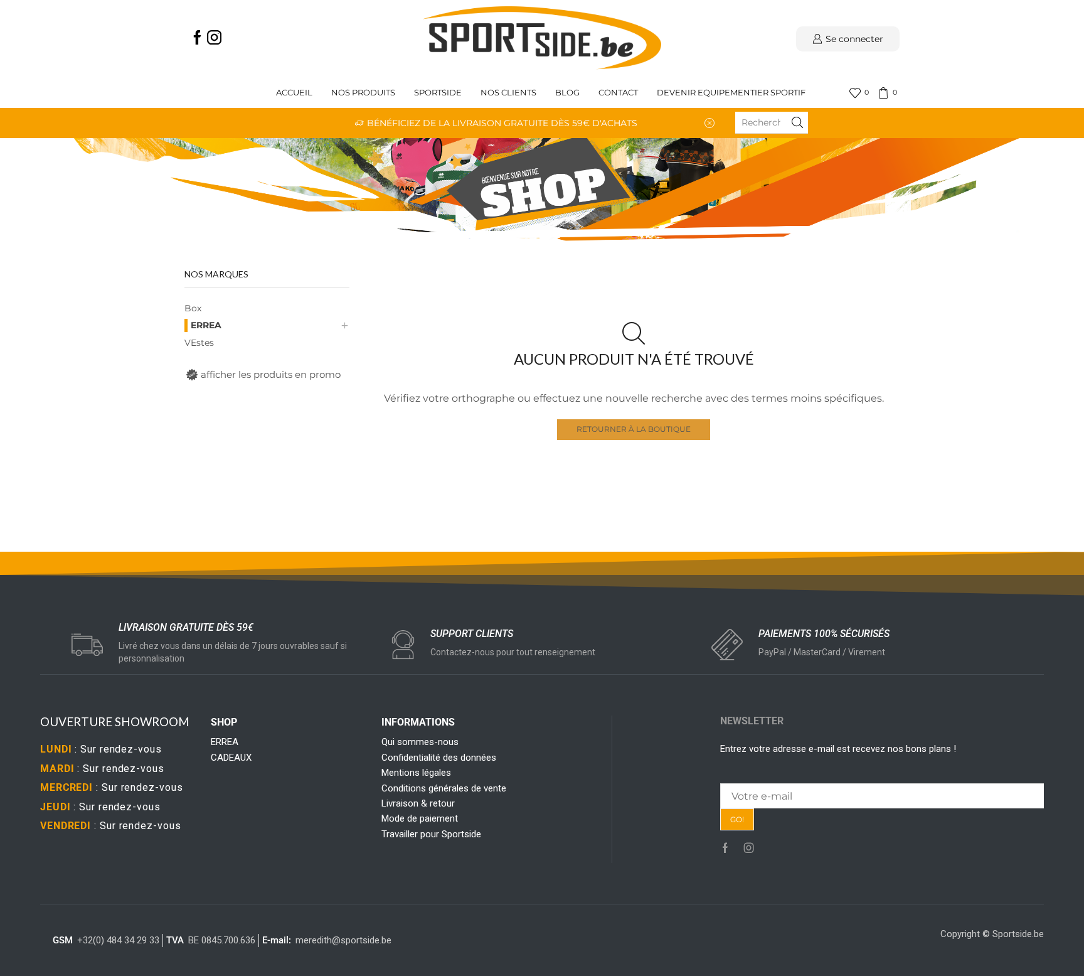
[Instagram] (214, 38)
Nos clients (508, 92)
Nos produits (363, 92)
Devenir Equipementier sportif (732, 92)
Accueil (294, 92)
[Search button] (797, 122)
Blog (567, 92)
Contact (618, 92)
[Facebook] (197, 38)
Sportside (438, 92)
